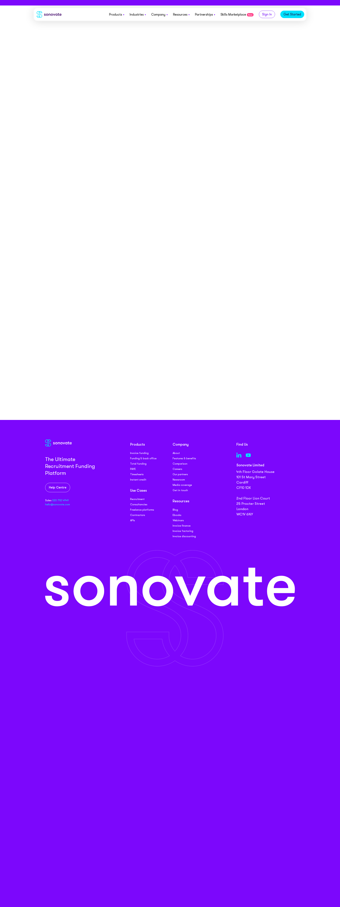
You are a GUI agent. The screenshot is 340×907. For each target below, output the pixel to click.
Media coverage (182, 485)
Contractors (137, 515)
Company (158, 14)
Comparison (180, 464)
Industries (137, 14)
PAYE (133, 469)
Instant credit (138, 480)
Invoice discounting (184, 536)
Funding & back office (143, 458)
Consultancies (138, 504)
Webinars (178, 520)
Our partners (180, 474)
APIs (132, 520)
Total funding (138, 464)
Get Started (292, 14)
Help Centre (57, 487)
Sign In (267, 14)
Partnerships (204, 14)
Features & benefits (184, 458)
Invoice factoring (183, 531)
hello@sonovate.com (57, 504)
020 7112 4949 (60, 500)
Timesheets (137, 474)
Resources (180, 14)
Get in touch (180, 490)
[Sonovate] (49, 15)
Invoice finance (182, 526)
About (176, 453)
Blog (175, 510)
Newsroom (179, 480)
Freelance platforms (142, 510)
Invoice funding (139, 453)
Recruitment (137, 499)
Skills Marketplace (236, 14)
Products (115, 14)
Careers (177, 469)
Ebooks (177, 515)
